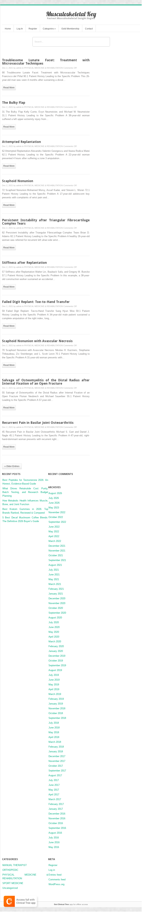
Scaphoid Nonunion (17, 181)
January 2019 (56, 703)
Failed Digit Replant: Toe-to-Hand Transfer (36, 302)
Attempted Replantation (21, 142)
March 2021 (55, 584)
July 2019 (54, 675)
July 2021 (54, 569)
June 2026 (54, 502)
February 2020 (56, 646)
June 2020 (54, 627)
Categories (49, 28)
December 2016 (57, 813)
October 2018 (56, 713)
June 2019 (54, 679)
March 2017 (55, 799)
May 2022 (54, 531)
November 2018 (57, 708)
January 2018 (56, 751)
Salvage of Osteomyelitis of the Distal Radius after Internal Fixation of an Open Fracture (46, 381)
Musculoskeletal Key (71, 14)
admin (19, 68)
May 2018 (54, 732)
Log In (20, 28)
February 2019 (56, 699)
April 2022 (54, 536)
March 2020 (55, 641)
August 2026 (55, 493)
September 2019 (57, 665)
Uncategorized (10, 888)
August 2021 (55, 565)
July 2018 (54, 722)
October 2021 (56, 555)
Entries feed (55, 874)
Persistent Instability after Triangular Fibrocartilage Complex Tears (46, 221)
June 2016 (54, 842)
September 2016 (57, 828)
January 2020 (56, 651)
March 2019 (55, 694)
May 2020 (54, 632)
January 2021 (56, 593)
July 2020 (54, 622)
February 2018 (56, 746)
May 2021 (54, 579)
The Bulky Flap (13, 102)
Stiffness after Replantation (24, 263)
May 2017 (54, 789)
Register (33, 28)
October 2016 (56, 823)
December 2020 (57, 598)
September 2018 (57, 718)
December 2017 (57, 756)
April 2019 (54, 689)
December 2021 (57, 545)
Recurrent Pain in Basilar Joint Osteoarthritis (38, 423)
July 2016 (54, 837)
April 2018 (54, 737)
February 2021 (56, 589)
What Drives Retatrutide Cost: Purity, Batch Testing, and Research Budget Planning (25, 492)
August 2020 (55, 617)
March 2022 (55, 541)
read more (9, 87)
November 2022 (57, 512)
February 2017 (56, 804)
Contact (89, 28)
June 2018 (54, 727)
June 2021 (54, 574)
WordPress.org (56, 884)
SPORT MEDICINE (12, 883)
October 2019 (56, 660)
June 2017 (54, 785)
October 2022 (56, 517)
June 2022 (54, 526)
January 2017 (56, 808)
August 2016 (55, 832)
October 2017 (56, 765)
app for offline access (71, 904)
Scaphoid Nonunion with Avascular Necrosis (37, 341)
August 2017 (55, 775)
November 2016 (57, 818)
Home (8, 28)
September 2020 (57, 612)
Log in (52, 870)
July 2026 (54, 498)
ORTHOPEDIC (10, 870)
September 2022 (57, 522)
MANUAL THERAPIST (14, 865)
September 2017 (57, 770)
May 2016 (54, 847)
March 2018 (55, 742)
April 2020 (54, 636)
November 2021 (57, 550)
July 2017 (54, 780)
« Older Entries (11, 466)
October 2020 (56, 608)
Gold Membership (70, 28)
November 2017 (57, 761)
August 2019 (55, 670)
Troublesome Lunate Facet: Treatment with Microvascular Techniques (46, 61)
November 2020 (57, 603)
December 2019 (57, 655)
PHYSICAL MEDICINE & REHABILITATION (43, 68)
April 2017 (54, 794)
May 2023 (54, 507)
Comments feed (57, 879)
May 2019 (54, 684)
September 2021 (57, 560)
